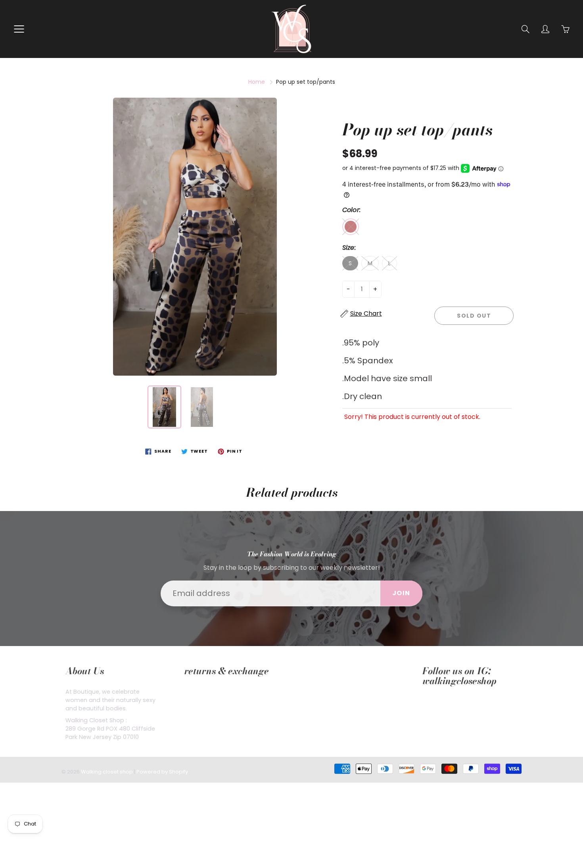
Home (256, 82)
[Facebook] (426, 705)
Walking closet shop (107, 771)
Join (401, 593)
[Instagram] (445, 705)
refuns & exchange (211, 692)
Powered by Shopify (162, 771)
